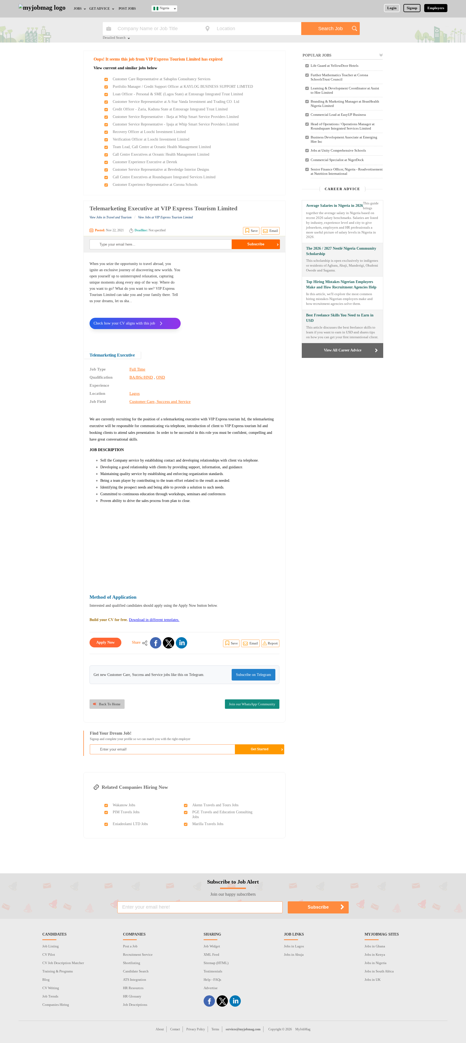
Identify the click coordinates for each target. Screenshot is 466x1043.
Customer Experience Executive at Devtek (145, 162)
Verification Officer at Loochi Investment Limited (151, 139)
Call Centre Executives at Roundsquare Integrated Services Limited (164, 177)
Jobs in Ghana (375, 946)
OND (160, 377)
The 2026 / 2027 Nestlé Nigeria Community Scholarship (341, 251)
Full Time (137, 369)
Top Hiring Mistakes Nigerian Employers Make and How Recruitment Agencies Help (341, 284)
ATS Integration (134, 980)
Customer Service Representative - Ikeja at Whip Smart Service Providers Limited (176, 117)
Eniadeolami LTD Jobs (130, 824)
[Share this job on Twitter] (168, 642)
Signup (412, 8)
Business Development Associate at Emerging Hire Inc (344, 139)
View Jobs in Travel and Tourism (111, 217)
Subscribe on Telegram (253, 675)
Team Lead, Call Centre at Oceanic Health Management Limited (162, 147)
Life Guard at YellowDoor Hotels (334, 66)
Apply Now (105, 642)
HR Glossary (132, 996)
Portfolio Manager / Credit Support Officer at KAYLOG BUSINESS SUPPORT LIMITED (183, 87)
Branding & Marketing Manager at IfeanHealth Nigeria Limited (345, 103)
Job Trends (50, 996)
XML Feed (211, 955)
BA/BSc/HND (141, 377)
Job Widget (212, 946)
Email (273, 231)
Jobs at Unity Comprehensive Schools (338, 150)
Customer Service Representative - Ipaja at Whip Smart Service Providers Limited (176, 124)
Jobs (78, 9)
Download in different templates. (154, 620)
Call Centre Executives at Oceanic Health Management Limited (161, 154)
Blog (46, 980)
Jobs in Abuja (294, 955)
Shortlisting (131, 963)
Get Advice (99, 9)
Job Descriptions (135, 1005)
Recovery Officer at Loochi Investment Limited (149, 132)
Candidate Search (136, 971)
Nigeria (164, 8)
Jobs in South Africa (379, 971)
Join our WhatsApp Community (252, 704)
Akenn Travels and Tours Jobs (215, 805)
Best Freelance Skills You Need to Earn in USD (340, 318)
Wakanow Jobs (124, 805)
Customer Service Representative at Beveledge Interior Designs (161, 170)
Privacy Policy (195, 1029)
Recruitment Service (138, 955)
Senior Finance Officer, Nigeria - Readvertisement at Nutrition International (347, 171)
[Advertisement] (234, 298)
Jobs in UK (373, 980)
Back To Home (110, 704)
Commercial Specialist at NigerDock (337, 160)
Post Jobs (127, 9)
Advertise (211, 988)
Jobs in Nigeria (375, 963)
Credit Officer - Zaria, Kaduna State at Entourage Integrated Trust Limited (170, 109)
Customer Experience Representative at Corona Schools (155, 185)
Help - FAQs (212, 980)
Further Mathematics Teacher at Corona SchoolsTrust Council (339, 77)
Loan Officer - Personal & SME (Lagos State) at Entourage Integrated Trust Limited (178, 94)
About (160, 1029)
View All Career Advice (342, 350)
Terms (215, 1029)
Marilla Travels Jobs (207, 824)
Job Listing (50, 946)
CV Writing (50, 988)
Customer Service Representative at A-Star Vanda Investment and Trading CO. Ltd (176, 102)
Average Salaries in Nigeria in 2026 (334, 206)
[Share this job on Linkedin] (181, 642)
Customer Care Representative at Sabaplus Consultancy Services (161, 79)
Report (273, 643)
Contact (175, 1029)
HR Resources (133, 988)
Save (254, 231)
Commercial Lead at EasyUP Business (338, 115)
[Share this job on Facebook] (155, 642)
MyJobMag (302, 1029)
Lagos (134, 393)
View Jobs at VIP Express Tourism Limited (165, 217)
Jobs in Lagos (294, 946)
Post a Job (130, 946)
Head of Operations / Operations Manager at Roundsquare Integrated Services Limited (343, 126)
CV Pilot (48, 955)
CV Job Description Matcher (63, 963)
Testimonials (213, 971)
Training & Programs (57, 971)
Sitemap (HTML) (216, 963)
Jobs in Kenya (375, 955)
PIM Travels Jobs (126, 812)
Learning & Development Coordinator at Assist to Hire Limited (345, 90)
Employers (435, 8)
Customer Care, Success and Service (160, 401)
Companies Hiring (55, 1005)
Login (391, 8)
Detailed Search (114, 38)
